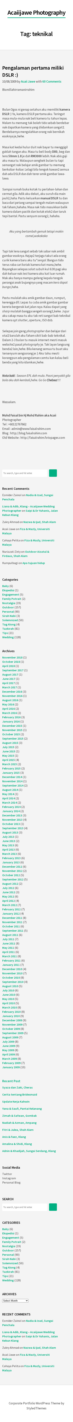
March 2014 (9, 802)
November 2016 (12, 696)
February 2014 (11, 807)
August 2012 (10, 883)
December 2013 (12, 815)
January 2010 (11, 1016)
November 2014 (12, 781)
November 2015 (12, 730)
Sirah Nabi (9, 616)
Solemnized (10, 620)
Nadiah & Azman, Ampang (19, 1122)
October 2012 (11, 875)
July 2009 (8, 1041)
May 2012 (8, 896)
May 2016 (8, 704)
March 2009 (9, 1058)
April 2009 (8, 1054)
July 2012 (8, 888)
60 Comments (51, 81)
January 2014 (11, 811)
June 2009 (8, 1046)
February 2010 (11, 1012)
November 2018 (12, 657)
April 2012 (8, 901)
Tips (5, 633)
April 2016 (8, 708)
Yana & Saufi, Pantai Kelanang (22, 1108)
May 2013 (8, 845)
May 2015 (8, 755)
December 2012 (12, 866)
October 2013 (11, 824)
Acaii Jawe (28, 81)
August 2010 (10, 986)
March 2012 (9, 905)
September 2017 (12, 670)
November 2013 (12, 819)
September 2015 (12, 738)
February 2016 (11, 717)
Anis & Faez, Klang (14, 1137)
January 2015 (11, 772)
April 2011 (8, 952)
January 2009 (11, 1067)
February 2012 (11, 909)
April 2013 (8, 849)
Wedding (8, 637)
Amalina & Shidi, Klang (17, 1144)
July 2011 (8, 939)
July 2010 (8, 990)
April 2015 (8, 760)
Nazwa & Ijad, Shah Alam (39, 522)
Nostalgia (8, 603)
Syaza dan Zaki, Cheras (17, 1087)
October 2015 (11, 734)
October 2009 (11, 1029)
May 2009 (8, 1050)
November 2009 (12, 1024)
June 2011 (8, 943)
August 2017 (10, 674)
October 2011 (11, 926)
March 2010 (9, 1007)
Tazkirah (8, 628)
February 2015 (11, 768)
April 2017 (8, 683)
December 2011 (12, 918)
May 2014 (8, 794)
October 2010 (11, 977)
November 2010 (12, 973)
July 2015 (8, 747)
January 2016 (11, 721)
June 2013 (8, 841)
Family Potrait (11, 599)
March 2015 (9, 764)
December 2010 (12, 969)
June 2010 (8, 994)
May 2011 (8, 947)
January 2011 (11, 965)
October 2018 (11, 661)
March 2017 (9, 687)
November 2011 (12, 922)
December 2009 (12, 1020)
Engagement (10, 594)
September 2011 (12, 930)
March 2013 (9, 854)
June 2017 (8, 679)
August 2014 (10, 790)
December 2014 (12, 777)
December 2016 (12, 691)
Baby (5, 586)
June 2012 (8, 892)
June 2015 (8, 751)
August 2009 (10, 1037)
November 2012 (12, 871)
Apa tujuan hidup (33, 563)
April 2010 (8, 1003)
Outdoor (8, 607)
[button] (53, 473)
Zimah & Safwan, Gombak (19, 1115)
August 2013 (10, 832)
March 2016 (9, 713)
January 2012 (11, 913)
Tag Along (9, 624)
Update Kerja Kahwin (16, 1101)
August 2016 (10, 700)
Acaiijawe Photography (36, 12)
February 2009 (11, 1063)
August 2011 (10, 935)
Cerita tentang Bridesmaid (19, 1094)
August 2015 (10, 743)
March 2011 (9, 956)
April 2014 (8, 798)
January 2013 (11, 862)
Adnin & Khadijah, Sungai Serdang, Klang (29, 1151)
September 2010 (12, 982)
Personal (8, 611)
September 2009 (12, 1033)
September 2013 (12, 828)
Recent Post (11, 1081)
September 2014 (12, 785)
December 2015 (12, 726)
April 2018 (8, 666)
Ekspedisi (8, 590)
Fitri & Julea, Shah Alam (18, 1130)
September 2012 (12, 879)
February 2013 (11, 858)
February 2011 (11, 960)
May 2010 (8, 999)
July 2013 (8, 837)
